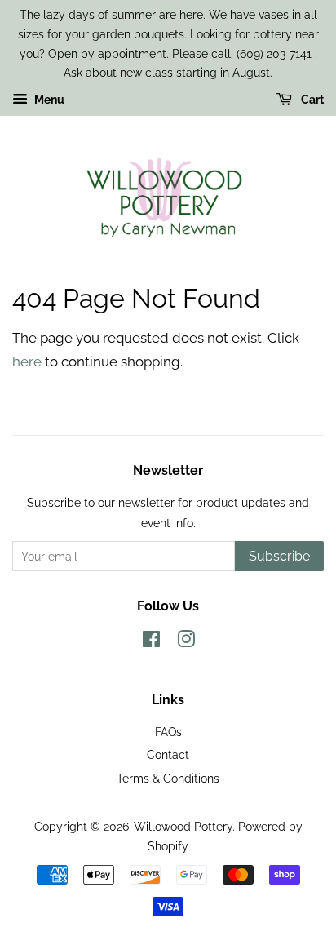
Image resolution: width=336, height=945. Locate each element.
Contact (168, 754)
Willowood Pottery (183, 826)
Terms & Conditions (168, 778)
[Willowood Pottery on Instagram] (186, 642)
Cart (311, 99)
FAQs (168, 732)
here (27, 361)
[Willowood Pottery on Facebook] (151, 642)
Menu (48, 99)
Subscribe (279, 556)
